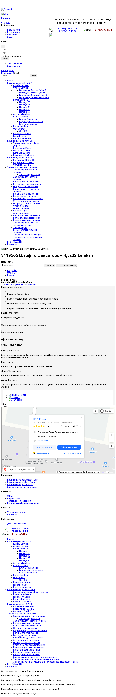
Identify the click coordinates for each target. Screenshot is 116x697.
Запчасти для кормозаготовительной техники (36, 659)
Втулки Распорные (28, 568)
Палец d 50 (24, 558)
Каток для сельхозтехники (26, 650)
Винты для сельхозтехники (26, 654)
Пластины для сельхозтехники (28, 647)
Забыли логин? (14, 66)
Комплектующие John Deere (21, 482)
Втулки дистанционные (31, 570)
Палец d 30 (24, 551)
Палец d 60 (24, 560)
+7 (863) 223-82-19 (67, 29)
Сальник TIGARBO (22, 611)
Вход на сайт (13, 30)
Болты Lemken (20, 575)
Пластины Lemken (22, 582)
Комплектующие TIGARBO (20, 484)
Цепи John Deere (21, 599)
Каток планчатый (22, 587)
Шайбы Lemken (21, 544)
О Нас (10, 496)
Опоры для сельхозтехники (26, 642)
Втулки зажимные (28, 573)
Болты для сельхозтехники (26, 623)
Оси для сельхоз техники (25, 628)
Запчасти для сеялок (29, 618)
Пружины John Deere (23, 601)
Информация (13, 498)
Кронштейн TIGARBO (23, 606)
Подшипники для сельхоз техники (30, 630)
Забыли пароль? (15, 63)
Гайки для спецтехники (24, 635)
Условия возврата (16, 512)
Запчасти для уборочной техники (29, 621)
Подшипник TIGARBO (23, 609)
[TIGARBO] (14, 397)
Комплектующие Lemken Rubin (22, 480)
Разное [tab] (10, 275)
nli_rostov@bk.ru (103, 30)
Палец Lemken (20, 548)
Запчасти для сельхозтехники (22, 487)
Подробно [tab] (12, 270)
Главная (11, 539)
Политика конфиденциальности (23, 503)
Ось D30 (23, 580)
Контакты (12, 514)
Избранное (12, 34)
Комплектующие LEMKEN (19, 541)
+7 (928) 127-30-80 (67, 31)
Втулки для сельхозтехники (27, 625)
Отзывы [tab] (11, 273)
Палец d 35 (24, 553)
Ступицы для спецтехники (26, 640)
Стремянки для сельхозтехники (29, 645)
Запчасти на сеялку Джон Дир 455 (30, 592)
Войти (5, 59)
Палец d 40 (24, 556)
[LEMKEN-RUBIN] (17, 395)
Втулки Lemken (20, 565)
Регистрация (13, 32)
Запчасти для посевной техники (29, 616)
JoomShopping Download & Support (18, 284)
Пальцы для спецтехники (26, 633)
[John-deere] (15, 400)
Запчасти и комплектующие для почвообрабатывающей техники (45, 662)
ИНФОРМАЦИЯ (14, 664)
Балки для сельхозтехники (26, 652)
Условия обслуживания (19, 501)
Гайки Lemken (20, 585)
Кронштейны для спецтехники (28, 638)
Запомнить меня (13, 56)
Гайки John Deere (21, 597)
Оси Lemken (19, 577)
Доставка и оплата (16, 523)
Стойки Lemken (21, 546)
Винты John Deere (22, 594)
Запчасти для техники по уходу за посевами (35, 657)
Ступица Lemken (21, 563)
